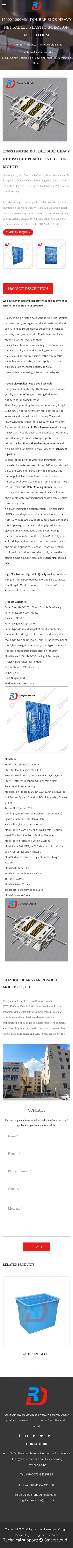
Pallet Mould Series (51, 44)
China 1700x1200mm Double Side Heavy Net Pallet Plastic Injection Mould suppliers (32, 1006)
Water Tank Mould (36, 1354)
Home (18, 44)
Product (31, 44)
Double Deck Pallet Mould (36, 52)
